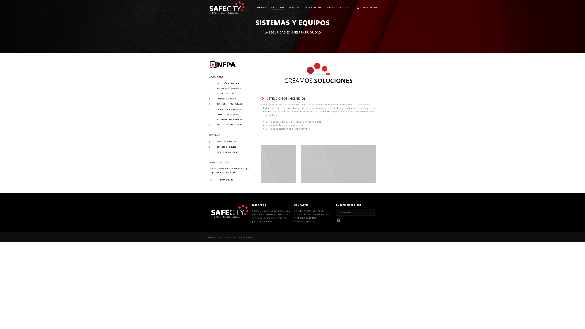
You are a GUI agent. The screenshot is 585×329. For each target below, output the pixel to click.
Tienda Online (368, 7)
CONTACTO (346, 7)
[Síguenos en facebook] (338, 220)
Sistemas (294, 7)
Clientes (331, 7)
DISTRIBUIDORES (312, 7)
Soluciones (277, 7)
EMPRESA (261, 7)
